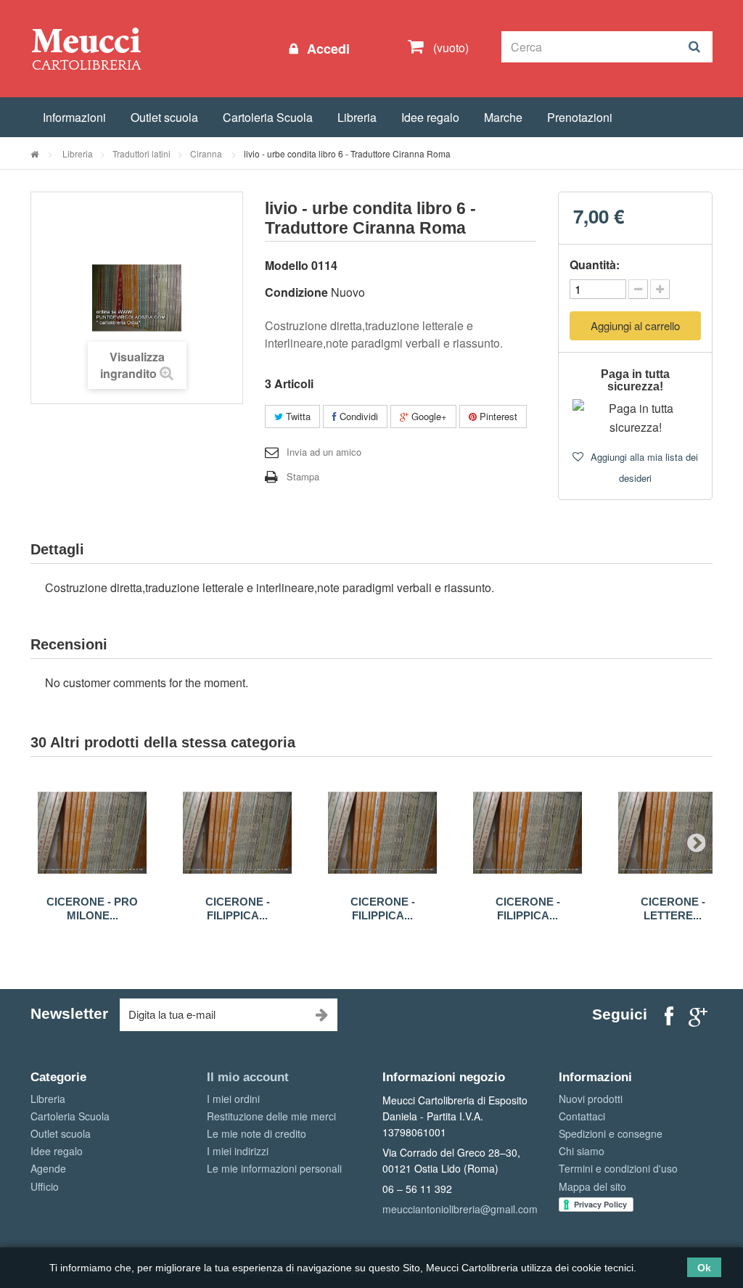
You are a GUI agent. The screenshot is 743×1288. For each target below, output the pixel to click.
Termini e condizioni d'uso (618, 1168)
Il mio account (248, 1077)
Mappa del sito (592, 1186)
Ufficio (44, 1186)
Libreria (357, 117)
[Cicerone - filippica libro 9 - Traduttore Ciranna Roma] (237, 833)
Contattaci (582, 1116)
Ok (704, 1267)
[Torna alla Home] (34, 153)
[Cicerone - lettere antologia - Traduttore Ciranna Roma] (672, 833)
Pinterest (497, 416)
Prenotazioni (579, 117)
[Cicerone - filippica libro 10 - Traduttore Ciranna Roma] (382, 833)
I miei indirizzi (237, 1151)
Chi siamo (581, 1151)
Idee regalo (430, 117)
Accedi (326, 48)
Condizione (296, 292)
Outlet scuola (164, 117)
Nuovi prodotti (591, 1098)
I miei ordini (233, 1098)
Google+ (428, 416)
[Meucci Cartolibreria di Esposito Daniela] (86, 48)
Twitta (297, 416)
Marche (503, 117)
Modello (286, 265)
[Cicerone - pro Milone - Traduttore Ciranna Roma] (92, 833)
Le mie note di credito (256, 1133)
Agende (48, 1168)
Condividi (357, 416)
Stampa (303, 476)
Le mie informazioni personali (274, 1168)
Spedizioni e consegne (610, 1133)
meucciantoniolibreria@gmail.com (460, 1209)
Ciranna (207, 153)
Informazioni (74, 117)
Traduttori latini (141, 153)
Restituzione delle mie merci (271, 1116)
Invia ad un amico (324, 452)
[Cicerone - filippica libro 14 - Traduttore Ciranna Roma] (527, 833)
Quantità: (595, 264)
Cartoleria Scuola (268, 117)
